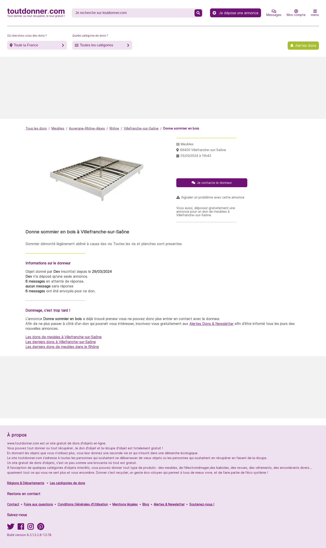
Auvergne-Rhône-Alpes (87, 128)
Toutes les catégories (96, 45)
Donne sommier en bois (181, 128)
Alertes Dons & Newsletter (211, 323)
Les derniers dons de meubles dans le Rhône (62, 346)
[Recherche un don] (198, 13)
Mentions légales (125, 504)
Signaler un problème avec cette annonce (212, 197)
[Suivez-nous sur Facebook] (21, 528)
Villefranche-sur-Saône (141, 128)
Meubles (57, 128)
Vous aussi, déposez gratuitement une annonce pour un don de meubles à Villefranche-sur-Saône (205, 211)
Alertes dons (305, 45)
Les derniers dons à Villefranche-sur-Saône (61, 342)
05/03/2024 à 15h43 (196, 155)
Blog (145, 504)
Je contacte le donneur (214, 183)
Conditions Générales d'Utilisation (83, 504)
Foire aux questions (38, 504)
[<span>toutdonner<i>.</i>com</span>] (36, 13)
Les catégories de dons (67, 483)
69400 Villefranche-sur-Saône (203, 150)
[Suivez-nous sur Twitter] (10, 528)
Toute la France (26, 45)
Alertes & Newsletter (169, 504)
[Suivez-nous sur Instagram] (30, 528)
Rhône (114, 128)
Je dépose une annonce (238, 13)
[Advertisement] (163, 88)
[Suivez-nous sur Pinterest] (40, 528)
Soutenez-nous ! (201, 504)
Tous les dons (36, 128)
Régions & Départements (25, 483)
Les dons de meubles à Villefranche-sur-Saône (64, 337)
